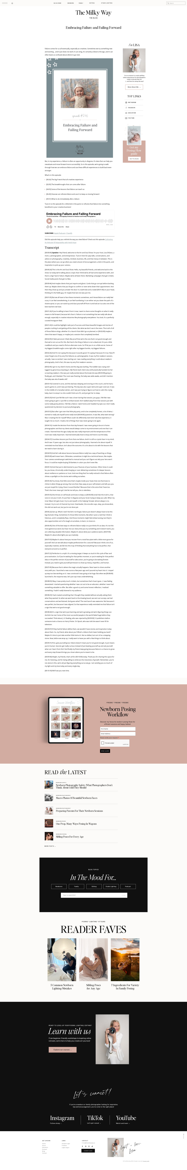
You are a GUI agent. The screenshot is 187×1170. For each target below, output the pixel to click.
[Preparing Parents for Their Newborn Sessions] (49, 810)
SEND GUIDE (105, 751)
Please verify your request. (109, 738)
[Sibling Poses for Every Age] (49, 836)
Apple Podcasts (59, 233)
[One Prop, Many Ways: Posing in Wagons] (49, 823)
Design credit (146, 1161)
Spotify (69, 233)
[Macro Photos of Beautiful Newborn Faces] (49, 797)
